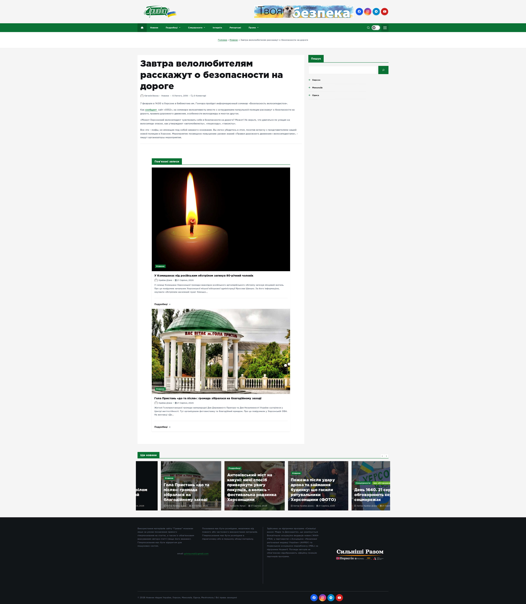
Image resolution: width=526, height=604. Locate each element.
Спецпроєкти (195, 27)
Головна (222, 40)
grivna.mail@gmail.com (196, 554)
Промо (252, 27)
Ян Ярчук (217, 506)
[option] (168, 485)
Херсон (316, 80)
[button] (382, 456)
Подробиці (172, 27)
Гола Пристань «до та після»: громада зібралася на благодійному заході (207, 398)
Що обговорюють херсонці (365, 483)
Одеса (315, 95)
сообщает (151, 110)
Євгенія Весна (151, 96)
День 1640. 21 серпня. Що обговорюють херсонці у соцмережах (358, 494)
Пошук (316, 58)
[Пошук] (383, 70)
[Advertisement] (348, 122)
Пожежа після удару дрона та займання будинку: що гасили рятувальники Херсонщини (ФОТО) (290, 490)
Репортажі (235, 27)
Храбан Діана (165, 280)
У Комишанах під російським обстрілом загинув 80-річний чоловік (203, 275)
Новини (154, 27)
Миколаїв (317, 87)
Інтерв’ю (217, 27)
